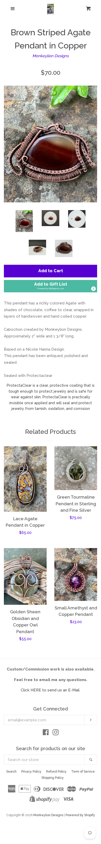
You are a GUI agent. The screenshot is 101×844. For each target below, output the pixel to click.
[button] (50, 286)
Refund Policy (56, 771)
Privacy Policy (31, 771)
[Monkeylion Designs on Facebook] (45, 733)
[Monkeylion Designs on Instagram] (56, 733)
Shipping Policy (52, 778)
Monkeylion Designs (50, 56)
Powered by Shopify (80, 815)
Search (11, 771)
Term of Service (83, 771)
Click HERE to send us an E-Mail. (50, 690)
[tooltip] (93, 288)
